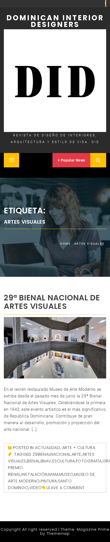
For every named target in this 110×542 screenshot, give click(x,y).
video (35, 488)
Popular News (72, 160)
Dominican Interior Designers (55, 21)
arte (76, 454)
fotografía (89, 461)
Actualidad (47, 448)
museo (66, 474)
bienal (33, 461)
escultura (63, 461)
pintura (49, 481)
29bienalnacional (51, 454)
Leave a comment (65, 488)
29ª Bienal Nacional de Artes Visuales (52, 302)
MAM (53, 474)
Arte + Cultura (78, 448)
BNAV (46, 461)
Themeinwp (58, 533)
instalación (34, 474)
